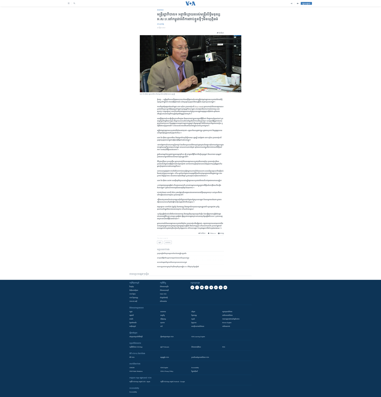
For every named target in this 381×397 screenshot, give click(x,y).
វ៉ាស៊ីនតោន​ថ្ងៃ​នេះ (133, 290)
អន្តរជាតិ (131, 315)
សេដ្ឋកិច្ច (162, 315)
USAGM (131, 367)
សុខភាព (162, 322)
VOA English (164, 367)
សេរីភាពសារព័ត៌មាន (227, 315)
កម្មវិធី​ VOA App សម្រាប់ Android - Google (172, 381)
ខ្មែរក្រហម (193, 322)
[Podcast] (220, 287)
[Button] (220, 33)
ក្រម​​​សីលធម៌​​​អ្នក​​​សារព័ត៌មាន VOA (200, 357)
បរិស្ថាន (193, 311)
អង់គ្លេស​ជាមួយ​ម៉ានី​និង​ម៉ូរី (135, 336)
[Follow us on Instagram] (206, 287)
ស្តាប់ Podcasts (164, 347)
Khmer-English (226, 322)
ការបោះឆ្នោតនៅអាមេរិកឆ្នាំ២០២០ (231, 319)
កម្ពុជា (130, 311)
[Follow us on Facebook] (192, 287)
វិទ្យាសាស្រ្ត (194, 315)
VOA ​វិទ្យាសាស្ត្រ (133, 297)
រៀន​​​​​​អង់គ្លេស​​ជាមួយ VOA (167, 336)
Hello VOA (163, 294)
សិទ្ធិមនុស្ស (163, 319)
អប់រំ (161, 326)
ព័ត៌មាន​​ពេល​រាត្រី (164, 290)
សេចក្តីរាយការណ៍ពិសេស (197, 326)
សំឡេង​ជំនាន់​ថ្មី (164, 297)
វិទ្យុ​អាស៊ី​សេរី (194, 371)
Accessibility (195, 367)
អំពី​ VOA (131, 357)
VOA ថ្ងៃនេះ (132, 294)
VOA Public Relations (136, 371)
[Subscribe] (225, 287)
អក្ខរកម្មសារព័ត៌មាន (227, 311)
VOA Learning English (198, 336)
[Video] (298, 3)
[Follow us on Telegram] (211, 287)
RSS (223, 347)
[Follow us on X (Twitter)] (197, 287)
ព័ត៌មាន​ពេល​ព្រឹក (164, 286)
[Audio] (292, 3)
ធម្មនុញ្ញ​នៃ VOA (164, 357)
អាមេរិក (131, 319)
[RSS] (216, 287)
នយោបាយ (160, 10)
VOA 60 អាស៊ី (133, 301)
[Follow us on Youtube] (202, 287)
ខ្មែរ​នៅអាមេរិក (133, 322)
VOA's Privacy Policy (166, 371)
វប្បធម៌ (193, 319)
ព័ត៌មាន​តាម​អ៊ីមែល (196, 347)
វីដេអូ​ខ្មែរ (131, 286)
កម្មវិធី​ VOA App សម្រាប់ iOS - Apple (139, 381)
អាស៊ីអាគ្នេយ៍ (132, 326)
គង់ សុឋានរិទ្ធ (160, 24)
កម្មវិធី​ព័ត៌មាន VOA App (135, 347)
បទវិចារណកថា (226, 326)
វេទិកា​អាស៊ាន (163, 301)
